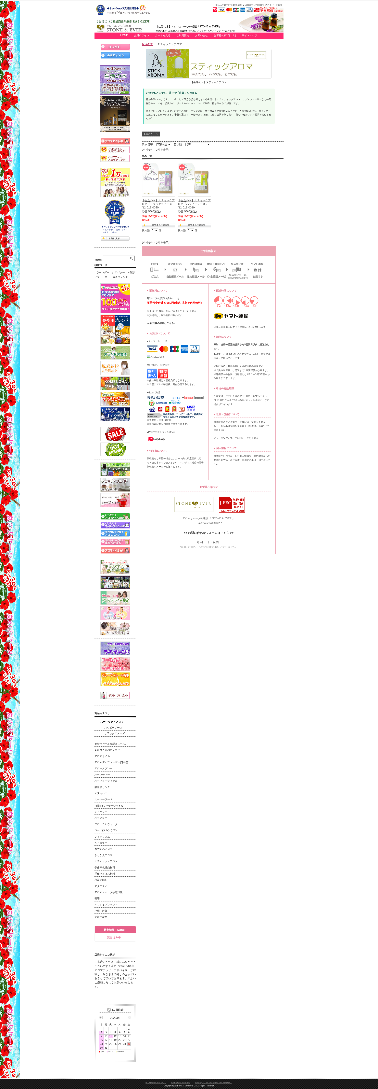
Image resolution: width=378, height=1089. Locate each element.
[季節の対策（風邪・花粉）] (115, 368)
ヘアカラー (100, 843)
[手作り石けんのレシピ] (115, 542)
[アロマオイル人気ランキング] (115, 149)
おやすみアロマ (103, 849)
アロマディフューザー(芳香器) (111, 762)
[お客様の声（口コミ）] (115, 182)
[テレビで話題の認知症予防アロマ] (115, 329)
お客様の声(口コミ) (225, 35)
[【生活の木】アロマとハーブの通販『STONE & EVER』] (125, 30)
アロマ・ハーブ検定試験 (108, 892)
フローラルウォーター (107, 824)
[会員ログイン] (115, 55)
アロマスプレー (103, 768)
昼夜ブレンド (120, 277)
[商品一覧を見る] (115, 80)
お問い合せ (201, 35)
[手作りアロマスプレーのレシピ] (115, 533)
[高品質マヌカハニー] (115, 399)
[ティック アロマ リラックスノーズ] (158, 180)
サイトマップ (249, 35)
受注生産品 (100, 917)
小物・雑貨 (100, 911)
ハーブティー (102, 774)
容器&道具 (100, 880)
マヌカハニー (102, 793)
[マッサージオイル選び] (115, 525)
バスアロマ (100, 818)
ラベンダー (102, 272)
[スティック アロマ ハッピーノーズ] (194, 180)
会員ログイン (141, 35)
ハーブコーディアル (106, 781)
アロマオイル (102, 756)
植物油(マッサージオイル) (109, 805)
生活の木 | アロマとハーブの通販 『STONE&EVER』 (213, 1082)
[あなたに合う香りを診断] (115, 516)
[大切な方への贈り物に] (115, 695)
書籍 (97, 898)
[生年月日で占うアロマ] (115, 550)
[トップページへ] (115, 47)
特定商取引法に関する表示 (180, 1082)
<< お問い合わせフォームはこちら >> (209, 532)
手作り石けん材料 (104, 873)
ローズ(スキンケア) (105, 830)
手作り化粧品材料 (104, 867)
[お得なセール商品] (115, 434)
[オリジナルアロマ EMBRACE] (115, 114)
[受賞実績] (115, 216)
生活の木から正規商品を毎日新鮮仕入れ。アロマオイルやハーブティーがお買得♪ (195, 31)
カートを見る (162, 35)
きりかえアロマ (103, 855)
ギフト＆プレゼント (106, 904)
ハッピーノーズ (113, 727)
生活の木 (147, 44)
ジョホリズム (102, 836)
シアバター (118, 272)
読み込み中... (115, 937)
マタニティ (100, 886)
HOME (124, 35)
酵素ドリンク (102, 787)
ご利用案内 (182, 35)
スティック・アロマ (111, 721)
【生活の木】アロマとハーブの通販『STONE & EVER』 (188, 26)
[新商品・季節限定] (115, 449)
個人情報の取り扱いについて (155, 1082)
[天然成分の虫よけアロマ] (115, 353)
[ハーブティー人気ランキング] (115, 158)
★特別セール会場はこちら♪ (110, 743)
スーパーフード (103, 799)
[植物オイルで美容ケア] (115, 414)
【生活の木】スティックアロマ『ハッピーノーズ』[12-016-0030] (194, 204)
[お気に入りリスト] (115, 238)
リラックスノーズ (114, 733)
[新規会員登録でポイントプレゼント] (115, 298)
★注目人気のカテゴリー (108, 750)
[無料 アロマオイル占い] (115, 141)
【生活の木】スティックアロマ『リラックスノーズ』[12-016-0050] (158, 204)
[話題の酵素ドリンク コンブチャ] (115, 383)
